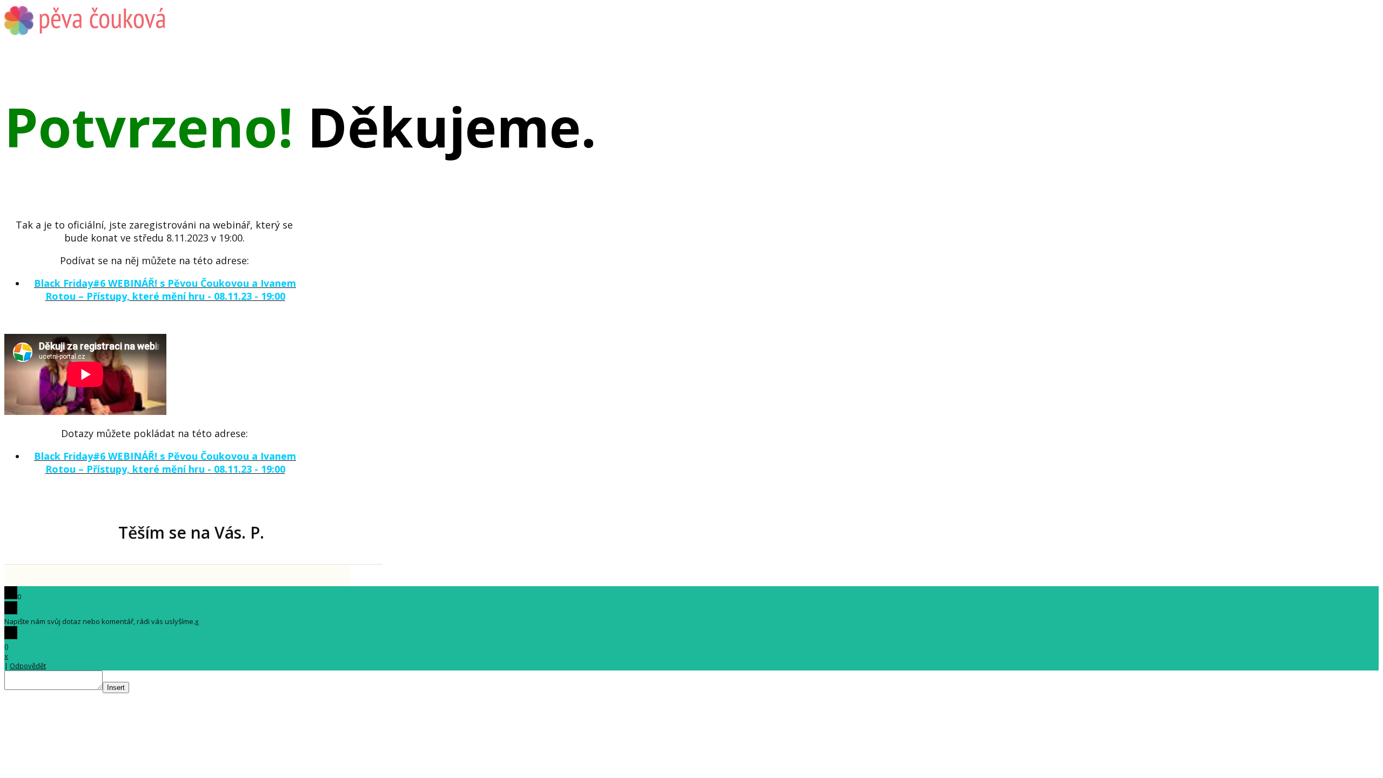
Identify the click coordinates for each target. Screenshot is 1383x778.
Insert (116, 687)
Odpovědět (28, 665)
